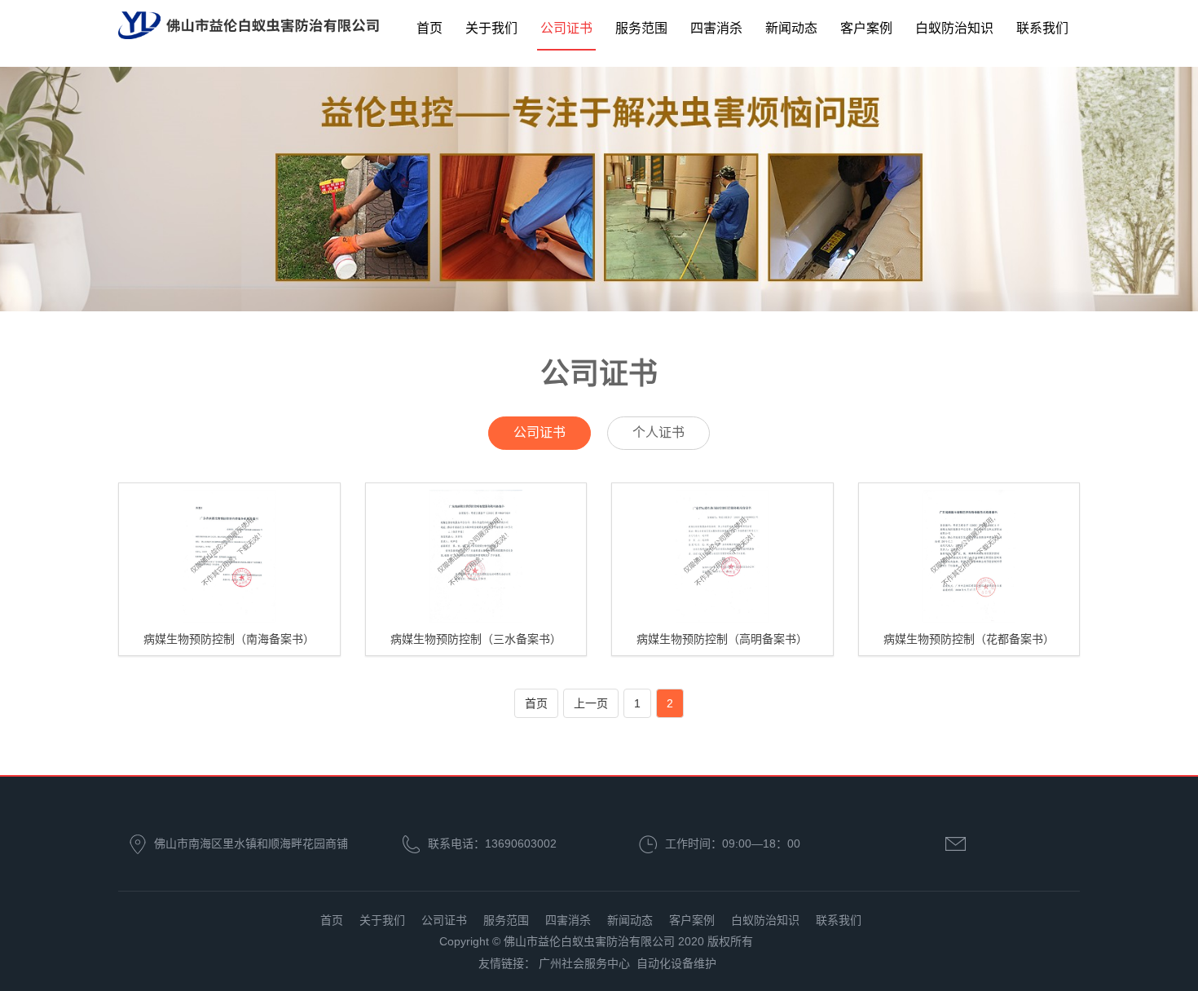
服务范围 (641, 28)
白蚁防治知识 (954, 28)
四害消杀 (716, 28)
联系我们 (1042, 28)
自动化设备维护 (676, 963)
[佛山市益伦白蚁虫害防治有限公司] (248, 26)
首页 (429, 28)
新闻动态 (791, 28)
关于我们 (491, 28)
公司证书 (566, 28)
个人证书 (658, 432)
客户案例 (866, 28)
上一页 (591, 703)
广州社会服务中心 (584, 963)
